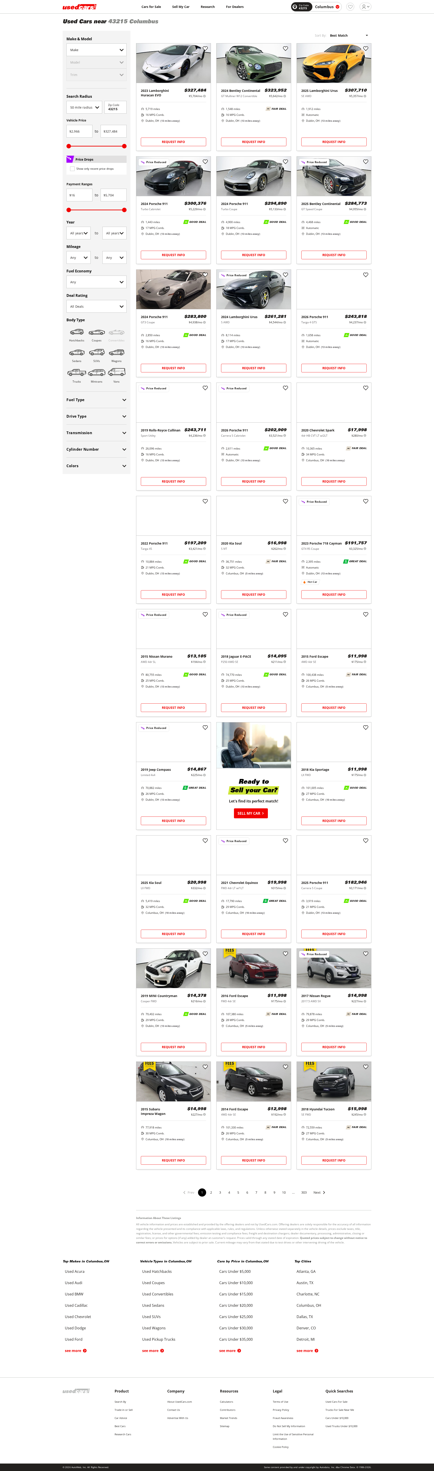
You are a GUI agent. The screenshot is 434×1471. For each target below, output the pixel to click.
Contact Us (173, 1409)
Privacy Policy (281, 1409)
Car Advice (121, 1418)
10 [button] (284, 1192)
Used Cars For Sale (336, 1401)
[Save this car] (205, 48)
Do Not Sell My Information (289, 1426)
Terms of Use (280, 1401)
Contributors (227, 1409)
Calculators (226, 1401)
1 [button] (202, 1192)
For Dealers (235, 7)
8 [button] (265, 1192)
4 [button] (229, 1192)
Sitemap (224, 1426)
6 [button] (247, 1192)
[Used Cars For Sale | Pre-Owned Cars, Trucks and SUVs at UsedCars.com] (80, 7)
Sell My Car (180, 7)
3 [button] (220, 1192)
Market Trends (228, 1418)
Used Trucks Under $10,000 (341, 1426)
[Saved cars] (350, 7)
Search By (120, 1401)
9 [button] (274, 1192)
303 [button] (304, 1192)
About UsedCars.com (179, 1401)
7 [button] (256, 1192)
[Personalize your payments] (204, 96)
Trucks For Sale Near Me (340, 1409)
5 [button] (238, 1192)
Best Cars (120, 1426)
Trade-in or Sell (124, 1409)
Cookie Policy (281, 1447)
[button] (320, 1195)
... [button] (293, 1192)
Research (208, 7)
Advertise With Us (177, 1418)
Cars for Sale (151, 7)
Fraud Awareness (283, 1418)
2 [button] (211, 1192)
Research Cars (123, 1434)
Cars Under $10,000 (337, 1418)
